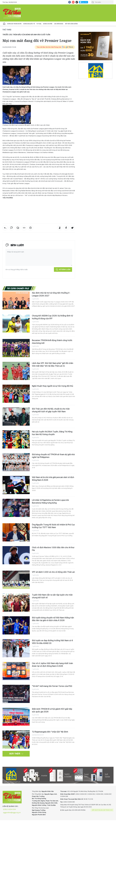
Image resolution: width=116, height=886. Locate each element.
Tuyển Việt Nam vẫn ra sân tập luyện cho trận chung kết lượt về (52, 596)
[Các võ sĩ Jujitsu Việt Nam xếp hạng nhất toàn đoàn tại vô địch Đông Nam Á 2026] (16, 671)
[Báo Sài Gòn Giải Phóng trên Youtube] (73, 2)
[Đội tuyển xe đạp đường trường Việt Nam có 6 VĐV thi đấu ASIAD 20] (16, 648)
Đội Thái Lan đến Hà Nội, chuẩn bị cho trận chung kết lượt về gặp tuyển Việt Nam (51, 410)
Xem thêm (14, 753)
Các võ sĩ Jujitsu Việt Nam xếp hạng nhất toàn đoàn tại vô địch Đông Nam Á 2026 (52, 664)
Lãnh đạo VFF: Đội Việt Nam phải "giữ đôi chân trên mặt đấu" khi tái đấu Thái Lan (52, 364)
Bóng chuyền (47, 24)
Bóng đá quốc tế (29, 24)
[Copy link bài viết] (24, 227)
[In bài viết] (30, 227)
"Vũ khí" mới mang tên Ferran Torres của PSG (52, 686)
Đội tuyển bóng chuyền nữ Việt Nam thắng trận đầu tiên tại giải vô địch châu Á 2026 (53, 619)
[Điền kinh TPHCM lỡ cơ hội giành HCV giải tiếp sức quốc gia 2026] (16, 717)
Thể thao (6, 30)
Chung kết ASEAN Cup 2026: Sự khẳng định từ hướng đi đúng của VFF (52, 317)
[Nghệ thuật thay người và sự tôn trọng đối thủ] (16, 394)
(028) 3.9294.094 (9, 809)
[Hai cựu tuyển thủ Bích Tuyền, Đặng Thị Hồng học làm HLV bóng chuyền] (16, 439)
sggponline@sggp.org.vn (12, 813)
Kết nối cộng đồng (71, 24)
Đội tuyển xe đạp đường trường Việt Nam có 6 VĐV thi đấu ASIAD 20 (52, 641)
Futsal (39, 24)
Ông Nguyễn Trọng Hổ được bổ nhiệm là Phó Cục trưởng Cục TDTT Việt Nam (53, 526)
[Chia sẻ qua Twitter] (72, 227)
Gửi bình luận (64, 269)
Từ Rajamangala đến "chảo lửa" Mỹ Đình (50, 732)
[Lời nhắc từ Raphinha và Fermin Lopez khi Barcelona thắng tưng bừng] (16, 508)
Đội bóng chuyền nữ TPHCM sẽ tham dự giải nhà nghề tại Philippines (53, 455)
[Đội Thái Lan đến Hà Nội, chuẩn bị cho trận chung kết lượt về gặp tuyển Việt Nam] (16, 416)
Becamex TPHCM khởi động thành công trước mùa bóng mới (52, 341)
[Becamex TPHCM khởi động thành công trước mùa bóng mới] (16, 348)
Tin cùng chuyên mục (18, 288)
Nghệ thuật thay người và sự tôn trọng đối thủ (52, 386)
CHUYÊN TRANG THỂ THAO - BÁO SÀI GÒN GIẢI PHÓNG (12, 13)
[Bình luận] (11, 227)
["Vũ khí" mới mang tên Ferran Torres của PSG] (16, 694)
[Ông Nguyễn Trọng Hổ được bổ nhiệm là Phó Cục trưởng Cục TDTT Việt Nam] (16, 532)
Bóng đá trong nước (14, 24)
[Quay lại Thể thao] (5, 227)
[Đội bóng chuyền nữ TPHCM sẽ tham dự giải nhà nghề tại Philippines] (16, 462)
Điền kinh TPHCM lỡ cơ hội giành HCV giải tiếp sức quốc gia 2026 (52, 710)
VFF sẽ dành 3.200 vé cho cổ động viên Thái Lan (53, 572)
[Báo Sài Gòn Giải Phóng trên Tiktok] (76, 2)
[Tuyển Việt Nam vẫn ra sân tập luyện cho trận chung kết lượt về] (16, 602)
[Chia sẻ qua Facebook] (66, 227)
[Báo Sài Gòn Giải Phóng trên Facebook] (69, 2)
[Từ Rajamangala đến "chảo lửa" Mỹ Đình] (16, 739)
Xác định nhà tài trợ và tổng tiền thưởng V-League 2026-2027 (51, 294)
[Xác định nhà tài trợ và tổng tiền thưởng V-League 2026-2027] (16, 301)
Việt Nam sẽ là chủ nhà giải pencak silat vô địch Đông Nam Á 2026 (53, 478)
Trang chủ (4, 23)
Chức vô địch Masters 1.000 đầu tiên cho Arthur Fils (53, 548)
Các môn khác (58, 24)
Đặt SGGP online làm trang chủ (102, 810)
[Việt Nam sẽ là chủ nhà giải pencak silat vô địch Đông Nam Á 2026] (16, 485)
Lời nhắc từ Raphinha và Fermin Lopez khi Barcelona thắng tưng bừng (50, 501)
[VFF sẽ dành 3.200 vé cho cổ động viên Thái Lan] (16, 580)
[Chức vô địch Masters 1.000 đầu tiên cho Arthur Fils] (16, 555)
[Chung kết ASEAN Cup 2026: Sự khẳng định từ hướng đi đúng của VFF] (16, 323)
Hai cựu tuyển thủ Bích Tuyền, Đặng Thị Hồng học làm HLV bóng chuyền (52, 433)
